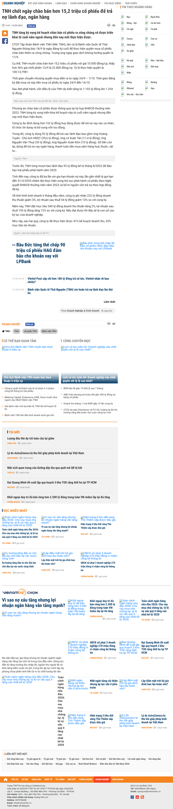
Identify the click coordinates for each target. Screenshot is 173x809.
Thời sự (10, 472)
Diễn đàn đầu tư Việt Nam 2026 (114, 764)
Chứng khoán (13, 502)
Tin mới (14, 432)
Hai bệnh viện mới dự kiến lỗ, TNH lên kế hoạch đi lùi (30, 407)
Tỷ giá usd (48, 759)
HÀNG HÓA (36, 779)
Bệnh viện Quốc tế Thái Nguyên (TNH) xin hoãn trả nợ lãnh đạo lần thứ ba (70, 291)
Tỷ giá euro (74, 759)
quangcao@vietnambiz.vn (148, 791)
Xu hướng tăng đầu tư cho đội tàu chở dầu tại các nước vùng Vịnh (19, 564)
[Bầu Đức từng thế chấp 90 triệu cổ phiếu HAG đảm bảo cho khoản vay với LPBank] (93, 256)
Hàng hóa (11, 443)
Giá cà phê (101, 759)
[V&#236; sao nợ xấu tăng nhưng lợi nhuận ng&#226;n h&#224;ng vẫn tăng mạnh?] (59, 520)
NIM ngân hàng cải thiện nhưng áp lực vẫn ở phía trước (104, 684)
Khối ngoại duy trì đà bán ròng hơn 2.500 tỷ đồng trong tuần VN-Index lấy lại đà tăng (58, 497)
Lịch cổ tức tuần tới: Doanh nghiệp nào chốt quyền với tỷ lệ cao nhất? (89, 379)
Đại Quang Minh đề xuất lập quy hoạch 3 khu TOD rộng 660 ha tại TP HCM (51, 482)
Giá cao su (71, 764)
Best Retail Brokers (88, 764)
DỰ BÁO (25, 779)
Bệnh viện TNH (49, 331)
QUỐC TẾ (48, 779)
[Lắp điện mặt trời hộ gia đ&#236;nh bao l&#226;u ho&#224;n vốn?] (59, 554)
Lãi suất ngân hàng (136, 759)
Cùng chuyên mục (77, 341)
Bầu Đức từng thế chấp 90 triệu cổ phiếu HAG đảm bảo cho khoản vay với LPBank (40, 253)
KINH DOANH (117, 779)
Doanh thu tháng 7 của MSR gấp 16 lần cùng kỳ (88, 403)
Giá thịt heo (47, 764)
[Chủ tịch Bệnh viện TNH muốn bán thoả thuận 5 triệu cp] (30, 364)
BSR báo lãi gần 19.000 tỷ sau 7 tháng (83, 388)
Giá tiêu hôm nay (117, 759)
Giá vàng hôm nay (15, 759)
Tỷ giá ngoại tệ (34, 759)
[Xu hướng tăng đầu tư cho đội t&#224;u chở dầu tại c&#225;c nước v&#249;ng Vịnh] (20, 556)
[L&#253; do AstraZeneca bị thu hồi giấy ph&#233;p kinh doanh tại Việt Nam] (129, 720)
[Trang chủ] (5, 33)
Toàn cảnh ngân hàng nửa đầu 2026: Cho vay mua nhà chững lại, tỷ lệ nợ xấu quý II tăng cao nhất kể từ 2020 (20, 533)
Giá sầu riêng (32, 764)
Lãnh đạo (61, 3)
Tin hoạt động (112, 3)
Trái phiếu (131, 3)
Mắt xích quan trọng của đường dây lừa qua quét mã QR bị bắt (44, 468)
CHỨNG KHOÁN (85, 779)
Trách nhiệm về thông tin (18, 806)
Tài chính (6, 543)
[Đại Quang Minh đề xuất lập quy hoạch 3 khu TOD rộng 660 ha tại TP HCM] (129, 647)
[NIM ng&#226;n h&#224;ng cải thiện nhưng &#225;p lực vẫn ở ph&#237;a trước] (78, 686)
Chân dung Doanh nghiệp (85, 3)
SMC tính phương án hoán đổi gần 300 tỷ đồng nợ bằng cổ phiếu (89, 396)
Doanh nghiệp (14, 3)
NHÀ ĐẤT (72, 779)
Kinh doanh (12, 458)
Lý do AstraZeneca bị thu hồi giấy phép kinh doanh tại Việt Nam (45, 453)
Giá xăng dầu (155, 759)
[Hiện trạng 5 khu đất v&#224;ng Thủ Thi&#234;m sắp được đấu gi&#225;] (99, 518)
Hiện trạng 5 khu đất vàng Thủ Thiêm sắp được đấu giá (96, 526)
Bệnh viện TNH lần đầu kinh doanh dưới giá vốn (29, 415)
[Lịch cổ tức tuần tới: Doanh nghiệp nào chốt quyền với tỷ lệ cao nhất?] (89, 364)
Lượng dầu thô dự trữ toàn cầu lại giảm (30, 438)
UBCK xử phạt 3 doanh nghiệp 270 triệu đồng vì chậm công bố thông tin (98, 566)
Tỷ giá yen (61, 759)
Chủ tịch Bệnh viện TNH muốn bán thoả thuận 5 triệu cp (27, 379)
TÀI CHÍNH (59, 779)
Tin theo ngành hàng (137, 7)
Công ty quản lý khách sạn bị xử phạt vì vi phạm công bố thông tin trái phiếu (29, 390)
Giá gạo (59, 764)
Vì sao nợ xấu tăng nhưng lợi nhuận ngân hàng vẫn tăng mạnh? (59, 528)
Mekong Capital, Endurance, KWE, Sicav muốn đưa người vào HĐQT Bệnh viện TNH (31, 398)
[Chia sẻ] (5, 41)
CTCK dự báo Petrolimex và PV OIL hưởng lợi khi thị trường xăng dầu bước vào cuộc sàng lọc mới (90, 411)
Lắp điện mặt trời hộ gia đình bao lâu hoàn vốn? (58, 562)
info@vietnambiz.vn (22, 803)
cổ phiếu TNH (30, 331)
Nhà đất (11, 487)
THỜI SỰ (14, 779)
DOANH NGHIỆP (102, 779)
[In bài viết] (109, 25)
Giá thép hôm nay (15, 764)
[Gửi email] (113, 25)
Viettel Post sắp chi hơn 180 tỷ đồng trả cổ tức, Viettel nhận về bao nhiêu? (68, 280)
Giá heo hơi (87, 759)
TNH (16, 331)
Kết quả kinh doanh (40, 3)
